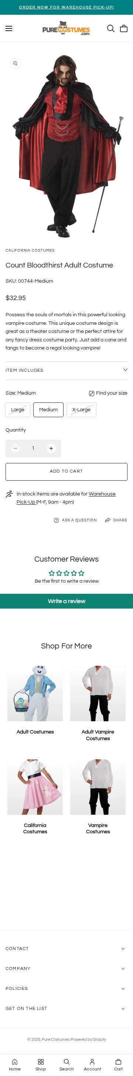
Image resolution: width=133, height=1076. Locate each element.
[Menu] (9, 28)
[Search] (111, 28)
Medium (48, 409)
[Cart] (123, 28)
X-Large (81, 412)
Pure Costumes (55, 1040)
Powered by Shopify (88, 1040)
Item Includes (25, 370)
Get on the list (26, 1008)
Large (19, 412)
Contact (17, 948)
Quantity (16, 430)
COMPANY (18, 968)
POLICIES (17, 988)
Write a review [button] (66, 601)
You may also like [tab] (67, 890)
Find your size (111, 393)
